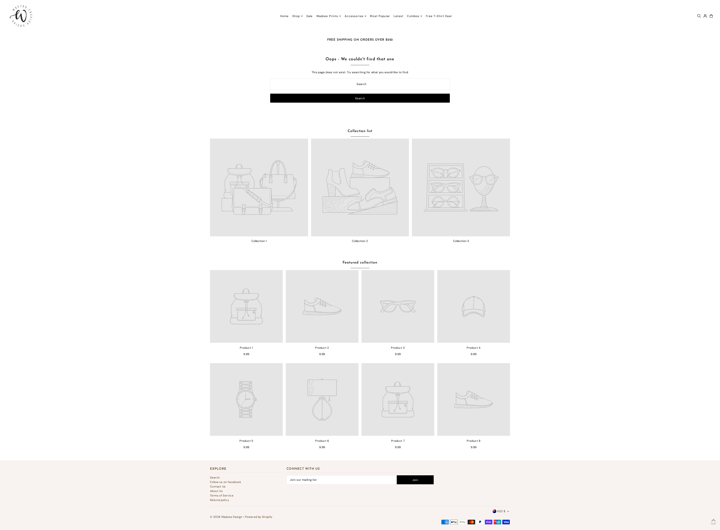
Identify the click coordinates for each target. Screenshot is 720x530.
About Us (216, 491)
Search (215, 477)
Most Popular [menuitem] (380, 16)
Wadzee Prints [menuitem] (327, 16)
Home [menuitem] (284, 16)
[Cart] (711, 16)
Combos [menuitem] (413, 16)
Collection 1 (259, 241)
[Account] (705, 16)
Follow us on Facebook (225, 482)
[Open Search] (699, 16)
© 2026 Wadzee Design (226, 517)
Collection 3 (461, 241)
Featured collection (360, 262)
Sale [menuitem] (309, 16)
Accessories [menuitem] (354, 16)
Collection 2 (360, 241)
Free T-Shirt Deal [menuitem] (439, 16)
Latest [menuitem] (398, 16)
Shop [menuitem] (296, 16)
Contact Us (218, 486)
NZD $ (501, 511)
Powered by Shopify (258, 517)
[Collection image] (259, 188)
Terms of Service (221, 495)
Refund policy (219, 500)
